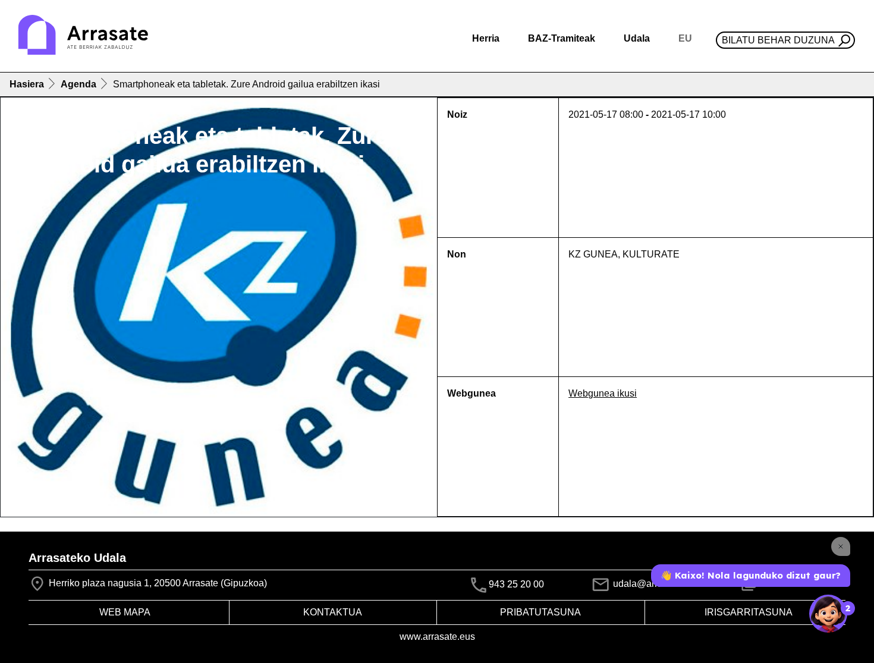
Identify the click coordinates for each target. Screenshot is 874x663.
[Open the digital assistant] (828, 614)
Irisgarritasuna (749, 612)
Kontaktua (332, 612)
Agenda (78, 84)
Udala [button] (637, 38)
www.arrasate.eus (437, 636)
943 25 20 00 (516, 584)
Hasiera (27, 84)
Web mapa (124, 612)
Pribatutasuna (540, 612)
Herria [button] (485, 38)
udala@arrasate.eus (655, 584)
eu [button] (685, 38)
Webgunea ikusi (602, 393)
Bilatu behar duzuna (778, 40)
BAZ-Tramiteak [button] (561, 38)
